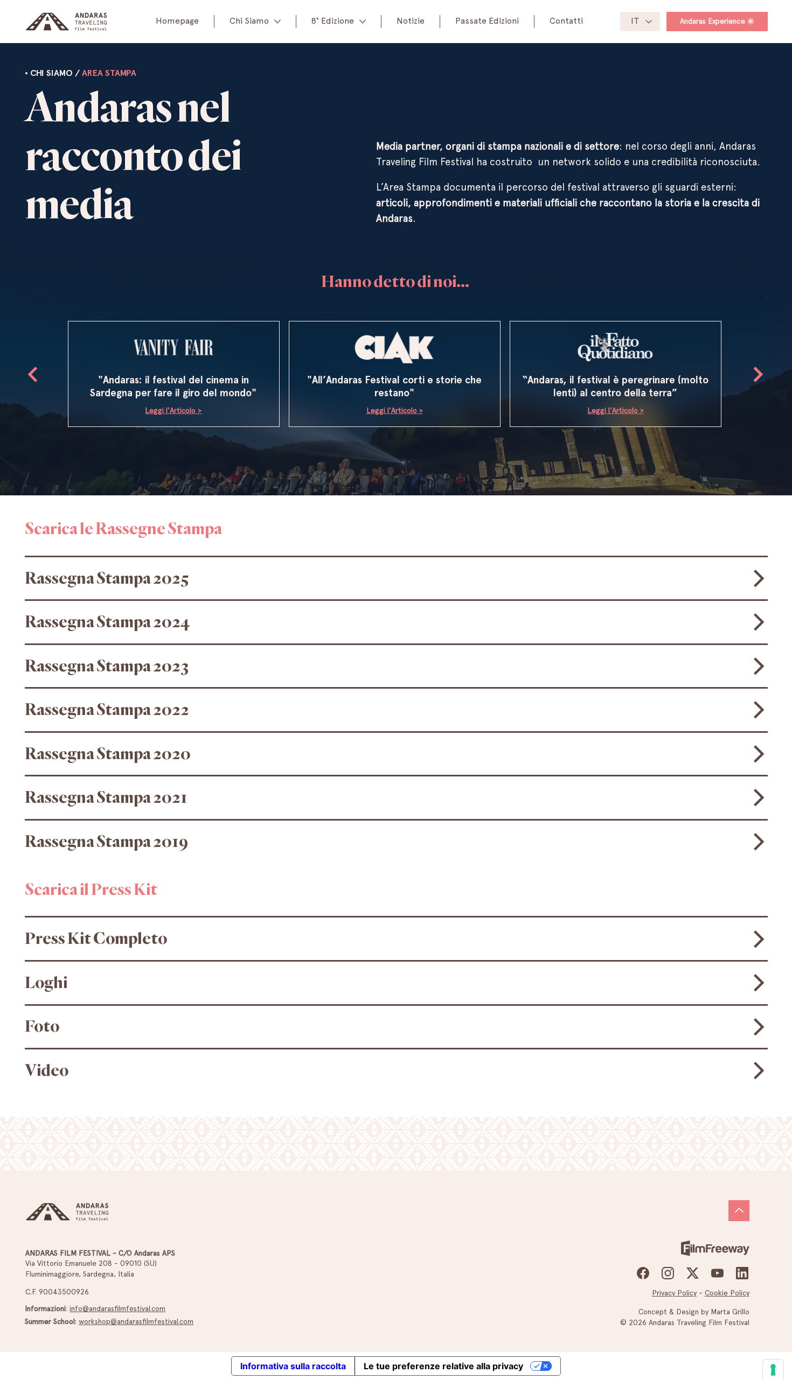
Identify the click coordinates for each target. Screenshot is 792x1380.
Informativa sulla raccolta (293, 1366)
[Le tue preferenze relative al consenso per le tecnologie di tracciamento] (773, 1370)
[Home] (738, 1210)
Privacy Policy (674, 1292)
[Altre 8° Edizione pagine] (362, 21)
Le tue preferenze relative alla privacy (443, 1366)
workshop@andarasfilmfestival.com (136, 1321)
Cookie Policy (727, 1292)
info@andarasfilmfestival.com (117, 1308)
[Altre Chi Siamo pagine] (277, 21)
